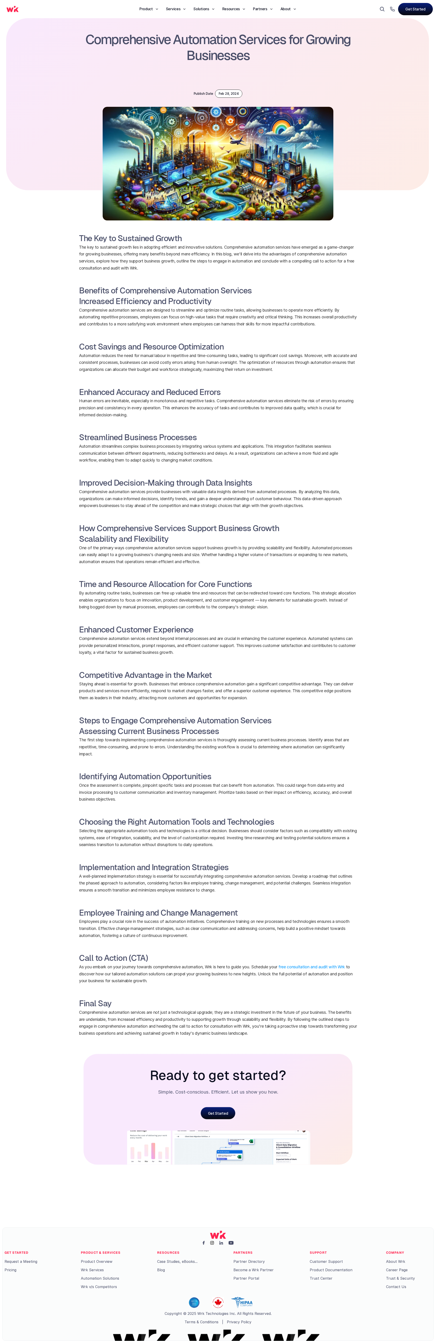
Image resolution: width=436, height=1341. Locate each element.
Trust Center (321, 1278)
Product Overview (96, 1261)
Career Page (397, 1270)
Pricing (10, 1270)
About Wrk (395, 1261)
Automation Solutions (100, 1278)
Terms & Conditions (201, 1322)
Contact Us (396, 1286)
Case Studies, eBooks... (177, 1261)
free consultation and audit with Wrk (311, 966)
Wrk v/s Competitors (99, 1286)
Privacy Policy (239, 1322)
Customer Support (326, 1261)
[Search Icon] (382, 9)
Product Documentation (331, 1270)
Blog (161, 1270)
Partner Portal (246, 1278)
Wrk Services (92, 1270)
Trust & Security (400, 1278)
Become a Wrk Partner (253, 1270)
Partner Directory (249, 1261)
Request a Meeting (21, 1261)
